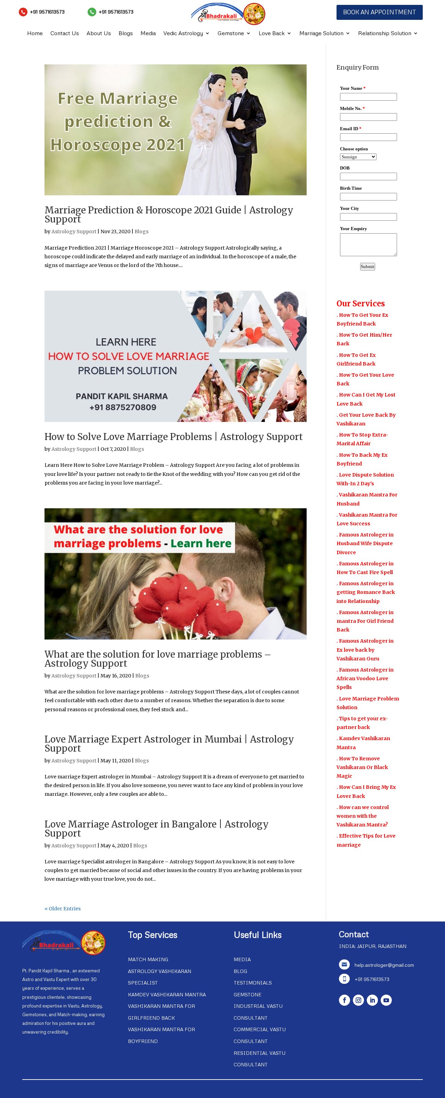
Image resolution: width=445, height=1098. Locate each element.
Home (35, 34)
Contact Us (64, 34)
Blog (240, 971)
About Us (99, 34)
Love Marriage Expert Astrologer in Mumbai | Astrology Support (169, 744)
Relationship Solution (384, 34)
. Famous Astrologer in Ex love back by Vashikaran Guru (365, 649)
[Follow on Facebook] (344, 1000)
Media (148, 34)
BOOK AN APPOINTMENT (379, 12)
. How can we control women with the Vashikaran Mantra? (363, 816)
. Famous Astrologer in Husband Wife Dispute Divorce (365, 543)
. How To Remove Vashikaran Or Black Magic (362, 767)
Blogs (126, 34)
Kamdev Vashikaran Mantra (167, 994)
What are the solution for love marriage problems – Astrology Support (157, 659)
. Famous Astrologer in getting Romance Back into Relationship (366, 592)
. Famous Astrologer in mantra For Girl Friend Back (365, 621)
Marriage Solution (321, 34)
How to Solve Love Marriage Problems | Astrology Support (173, 436)
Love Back (272, 34)
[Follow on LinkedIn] (372, 1000)
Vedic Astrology (183, 34)
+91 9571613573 (47, 12)
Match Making (148, 959)
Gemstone (231, 34)
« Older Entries (62, 908)
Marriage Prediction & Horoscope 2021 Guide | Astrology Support (168, 214)
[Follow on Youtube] (386, 1000)
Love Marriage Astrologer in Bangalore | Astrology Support (156, 828)
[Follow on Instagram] (358, 1000)
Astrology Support (73, 231)
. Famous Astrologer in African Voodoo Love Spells (365, 678)
